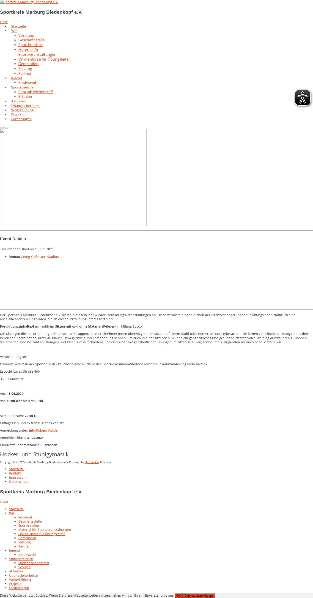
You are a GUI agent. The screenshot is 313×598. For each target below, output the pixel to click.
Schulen (24, 567)
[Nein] (217, 596)
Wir (14, 30)
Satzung (24, 542)
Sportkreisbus (29, 525)
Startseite (16, 469)
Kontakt (15, 473)
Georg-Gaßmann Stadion (40, 256)
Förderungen (21, 119)
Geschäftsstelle (30, 521)
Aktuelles (16, 571)
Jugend (16, 78)
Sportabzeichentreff (35, 91)
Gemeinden (27, 538)
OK (178, 595)
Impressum (18, 477)
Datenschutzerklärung (198, 595)
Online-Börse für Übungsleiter (44, 59)
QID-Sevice (92, 462)
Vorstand (25, 517)
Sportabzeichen (21, 559)
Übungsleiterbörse (23, 575)
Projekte (15, 584)
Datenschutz (18, 481)
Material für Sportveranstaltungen (37, 52)
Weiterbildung (20, 579)
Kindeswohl (27, 555)
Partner (25, 73)
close (4, 22)
